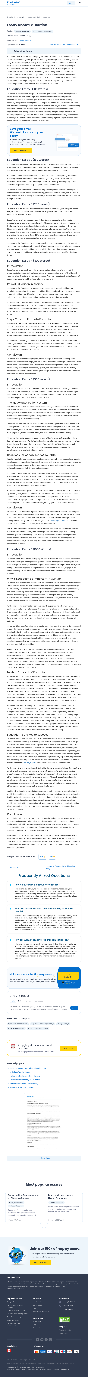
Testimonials (37, 1305)
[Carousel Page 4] (45, 1227)
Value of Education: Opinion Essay (24, 1083)
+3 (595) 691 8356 (67, 1309)
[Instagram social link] (50, 1339)
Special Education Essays (17, 1024)
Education (31, 17)
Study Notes (37, 1328)
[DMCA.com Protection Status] (64, 1319)
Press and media (65, 1330)
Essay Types (37, 1321)
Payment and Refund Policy (49, 1369)
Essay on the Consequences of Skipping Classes (23, 1197)
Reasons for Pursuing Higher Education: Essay (60, 867)
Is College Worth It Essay (20, 1072)
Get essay (68, 1048)
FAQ (34, 1308)
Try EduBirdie (68, 975)
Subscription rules (13, 1369)
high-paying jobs (29, 763)
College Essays (63, 1024)
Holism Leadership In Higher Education (25, 1076)
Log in (71, 3)
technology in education (60, 520)
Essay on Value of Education (21, 1087)
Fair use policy (41, 1367)
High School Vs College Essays (42, 1024)
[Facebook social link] (37, 1339)
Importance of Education (42, 31)
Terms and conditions (26, 1367)
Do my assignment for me (16, 1310)
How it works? (37, 1302)
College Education (43, 17)
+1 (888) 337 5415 (67, 1306)
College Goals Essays (16, 1028)
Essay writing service (14, 1302)
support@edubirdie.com (70, 1302)
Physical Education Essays (38, 1028)
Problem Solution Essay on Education (25, 1080)
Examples (22, 17)
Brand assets (63, 1333)
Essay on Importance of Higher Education (61, 1197)
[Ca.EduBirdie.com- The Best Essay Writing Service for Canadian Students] (9, 1350)
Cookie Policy (65, 1369)
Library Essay (14, 867)
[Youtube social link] (41, 1339)
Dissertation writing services (17, 1317)
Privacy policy (11, 1367)
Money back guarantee (41, 1311)
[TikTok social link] (46, 1339)
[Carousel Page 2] (42, 1227)
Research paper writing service (17, 1314)
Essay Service (11, 17)
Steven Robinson (26, 40)
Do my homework (13, 1320)
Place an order (20, 150)
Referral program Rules (30, 1369)
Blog (34, 1325)
